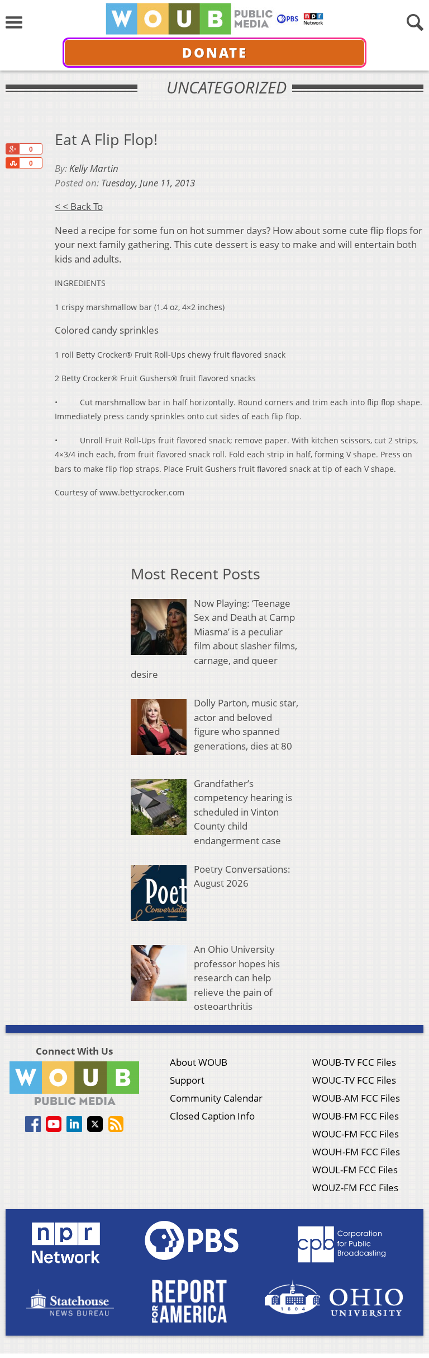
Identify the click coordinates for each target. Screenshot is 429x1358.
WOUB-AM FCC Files (356, 1098)
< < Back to (79, 206)
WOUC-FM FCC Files (355, 1133)
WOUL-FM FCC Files (355, 1169)
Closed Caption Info (212, 1115)
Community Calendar (216, 1098)
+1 (12, 148)
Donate (214, 52)
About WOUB (198, 1062)
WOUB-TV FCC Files (354, 1062)
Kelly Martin (93, 168)
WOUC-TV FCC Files (354, 1080)
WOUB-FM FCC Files (355, 1115)
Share (12, 162)
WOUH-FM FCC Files (356, 1151)
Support (187, 1080)
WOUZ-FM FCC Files (355, 1187)
